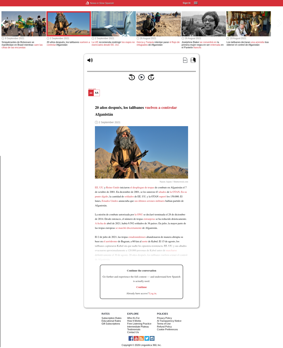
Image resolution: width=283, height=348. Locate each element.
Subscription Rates (111, 318)
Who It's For (133, 318)
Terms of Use (164, 323)
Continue (141, 287)
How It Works (134, 321)
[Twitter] (146, 338)
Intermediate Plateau (138, 326)
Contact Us (133, 332)
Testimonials (133, 329)
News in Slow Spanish (91, 3)
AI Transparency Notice (169, 321)
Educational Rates (111, 321)
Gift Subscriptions (111, 323)
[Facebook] (131, 338)
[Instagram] (152, 338)
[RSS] (141, 338)
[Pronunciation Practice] (193, 60)
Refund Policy (164, 326)
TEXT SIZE (92, 89)
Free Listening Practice (139, 323)
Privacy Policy (164, 318)
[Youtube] (136, 338)
